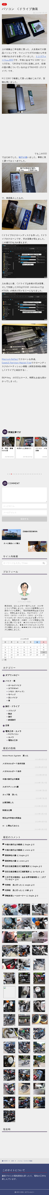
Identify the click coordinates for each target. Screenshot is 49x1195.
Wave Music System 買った (15, 755)
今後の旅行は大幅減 (11, 779)
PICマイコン (13, 734)
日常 (4, 4)
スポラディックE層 (11, 787)
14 (37, 650)
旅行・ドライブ (12, 706)
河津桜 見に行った (13, 885)
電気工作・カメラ (13, 731)
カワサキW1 (13, 688)
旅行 (10, 717)
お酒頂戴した (8, 802)
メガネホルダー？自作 (12, 771)
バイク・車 (10, 681)
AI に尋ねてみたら (11, 826)
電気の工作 (13, 740)
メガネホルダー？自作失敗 (14, 763)
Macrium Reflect (10, 359)
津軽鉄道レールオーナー (15, 896)
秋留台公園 (7, 810)
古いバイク (13, 697)
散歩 (10, 714)
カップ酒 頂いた (10, 794)
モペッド (12, 694)
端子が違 (23, 157)
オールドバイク (14, 685)
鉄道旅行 (12, 720)
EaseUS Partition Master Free (16, 362)
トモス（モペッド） (16, 691)
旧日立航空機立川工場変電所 (17, 866)
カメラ (11, 737)
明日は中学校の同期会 (12, 818)
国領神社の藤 (10, 855)
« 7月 (4, 660)
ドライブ (12, 711)
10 (12, 650)
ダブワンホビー (12, 675)
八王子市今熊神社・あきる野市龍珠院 (21, 877)
